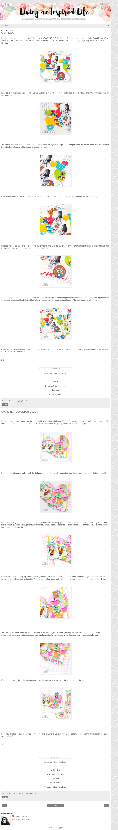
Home (55, 805)
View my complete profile (21, 819)
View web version (55, 810)
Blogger (59, 828)
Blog (55, 373)
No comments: (31, 401)
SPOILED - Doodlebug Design (19, 411)
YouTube (63, 373)
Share (5, 404)
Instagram (48, 373)
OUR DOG (7, 32)
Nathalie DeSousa (21, 816)
